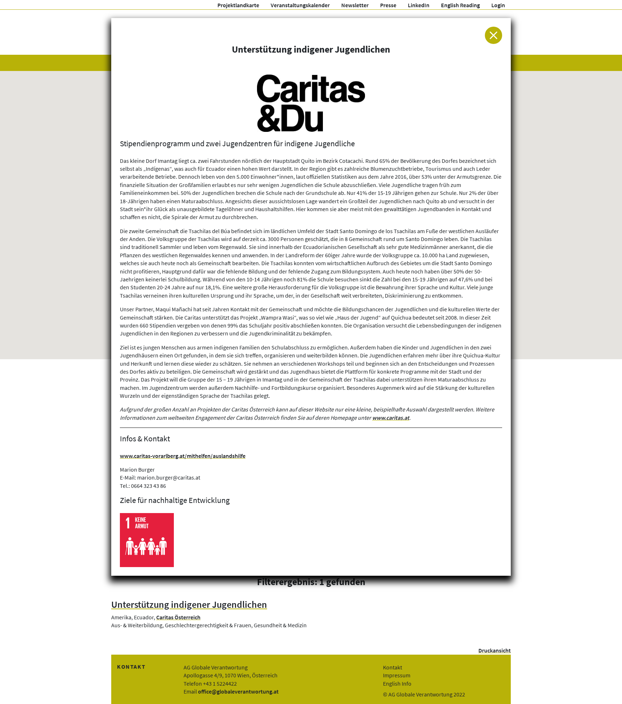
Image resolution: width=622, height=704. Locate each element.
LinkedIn (418, 5)
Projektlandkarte (238, 5)
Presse (388, 5)
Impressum (396, 675)
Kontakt (392, 667)
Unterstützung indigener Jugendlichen (189, 604)
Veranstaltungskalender (300, 5)
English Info (397, 683)
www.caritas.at (390, 417)
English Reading (460, 5)
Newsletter (355, 5)
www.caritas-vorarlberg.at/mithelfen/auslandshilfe (182, 455)
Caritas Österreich (178, 617)
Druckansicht (494, 650)
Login (498, 5)
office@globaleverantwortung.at (238, 691)
